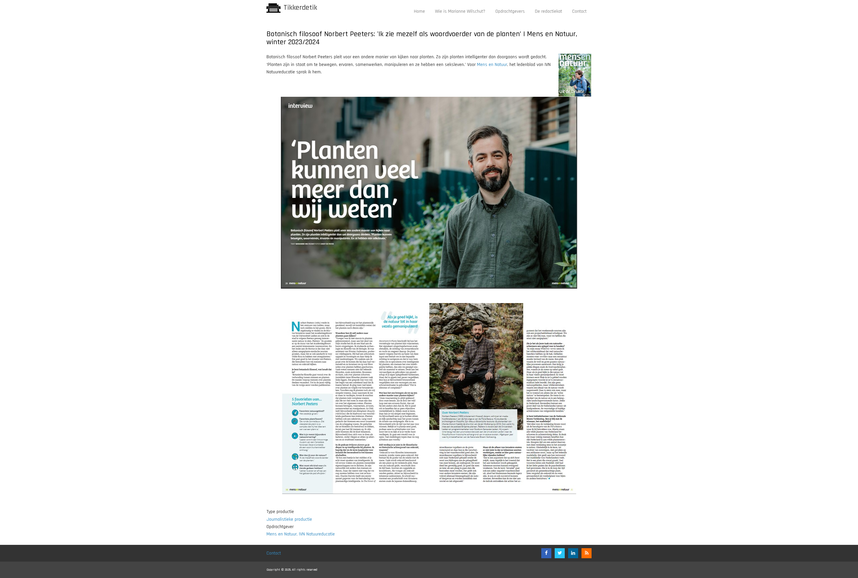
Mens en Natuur (492, 65)
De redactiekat (548, 11)
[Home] (273, 8)
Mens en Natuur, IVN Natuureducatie (300, 534)
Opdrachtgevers (510, 11)
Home (419, 11)
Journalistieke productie (289, 519)
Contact (579, 11)
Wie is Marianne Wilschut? (460, 11)
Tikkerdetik (300, 7)
